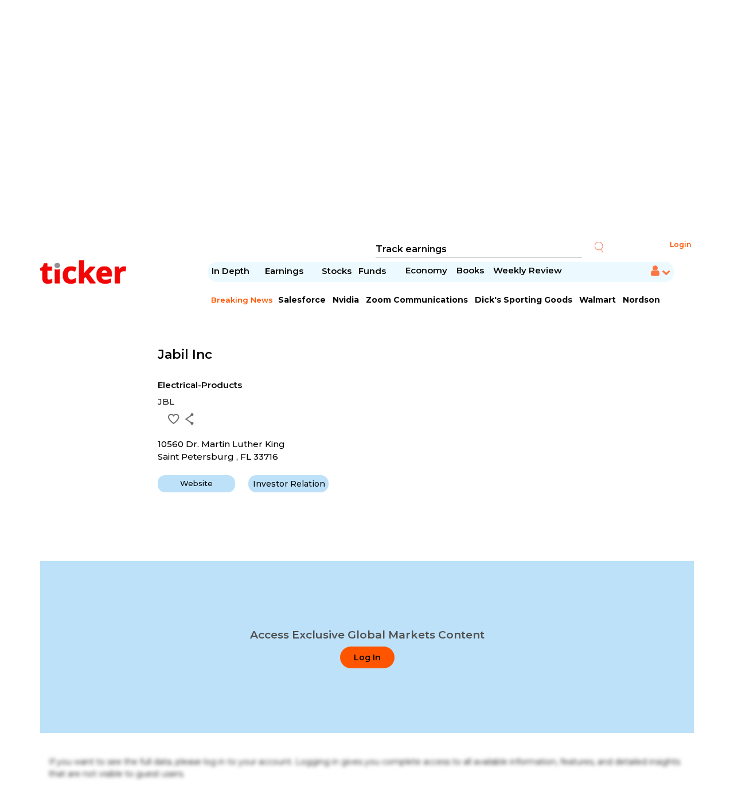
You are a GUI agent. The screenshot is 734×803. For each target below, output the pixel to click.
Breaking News (242, 299)
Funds (373, 270)
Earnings (285, 270)
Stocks (337, 270)
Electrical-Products (200, 384)
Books (470, 270)
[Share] (190, 419)
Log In (367, 657)
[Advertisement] (367, 120)
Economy (426, 270)
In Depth (230, 270)
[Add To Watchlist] (173, 419)
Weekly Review (527, 270)
